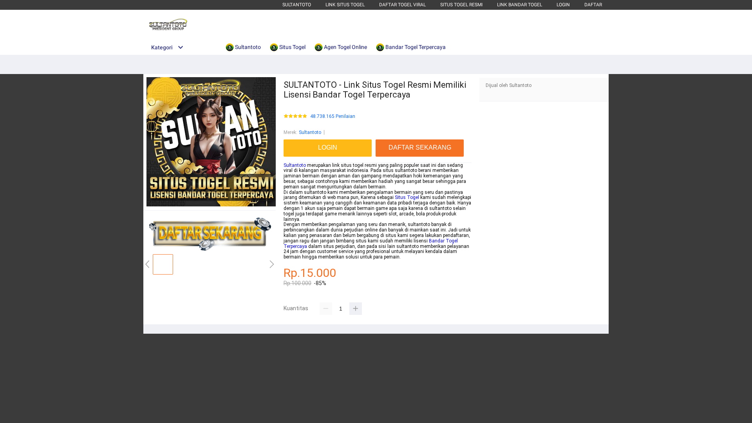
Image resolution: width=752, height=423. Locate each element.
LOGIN (563, 4)
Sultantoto (296, 4)
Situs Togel (407, 197)
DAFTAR (593, 4)
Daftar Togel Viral (402, 4)
